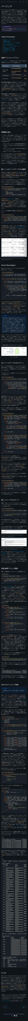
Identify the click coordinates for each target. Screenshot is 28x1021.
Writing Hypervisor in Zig (13, 1)
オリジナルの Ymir (18, 826)
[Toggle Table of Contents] (1, 1)
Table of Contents (8, 37)
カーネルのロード (5, 61)
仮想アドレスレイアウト (9, 40)
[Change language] (20, 1)
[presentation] (7, 321)
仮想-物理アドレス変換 (9, 49)
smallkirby (16, 1014)
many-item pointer (20, 227)
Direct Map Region (8, 44)
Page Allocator (10, 586)
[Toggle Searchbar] (23, 1)
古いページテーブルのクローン (11, 46)
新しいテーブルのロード (9, 47)
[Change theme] (4, 1)
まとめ (5, 52)
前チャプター (11, 198)
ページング (6, 6)
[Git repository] (26, 1)
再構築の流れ (7, 41)
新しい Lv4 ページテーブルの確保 (12, 43)
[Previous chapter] (5, 1007)
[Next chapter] (24, 1007)
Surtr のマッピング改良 (9, 50)
